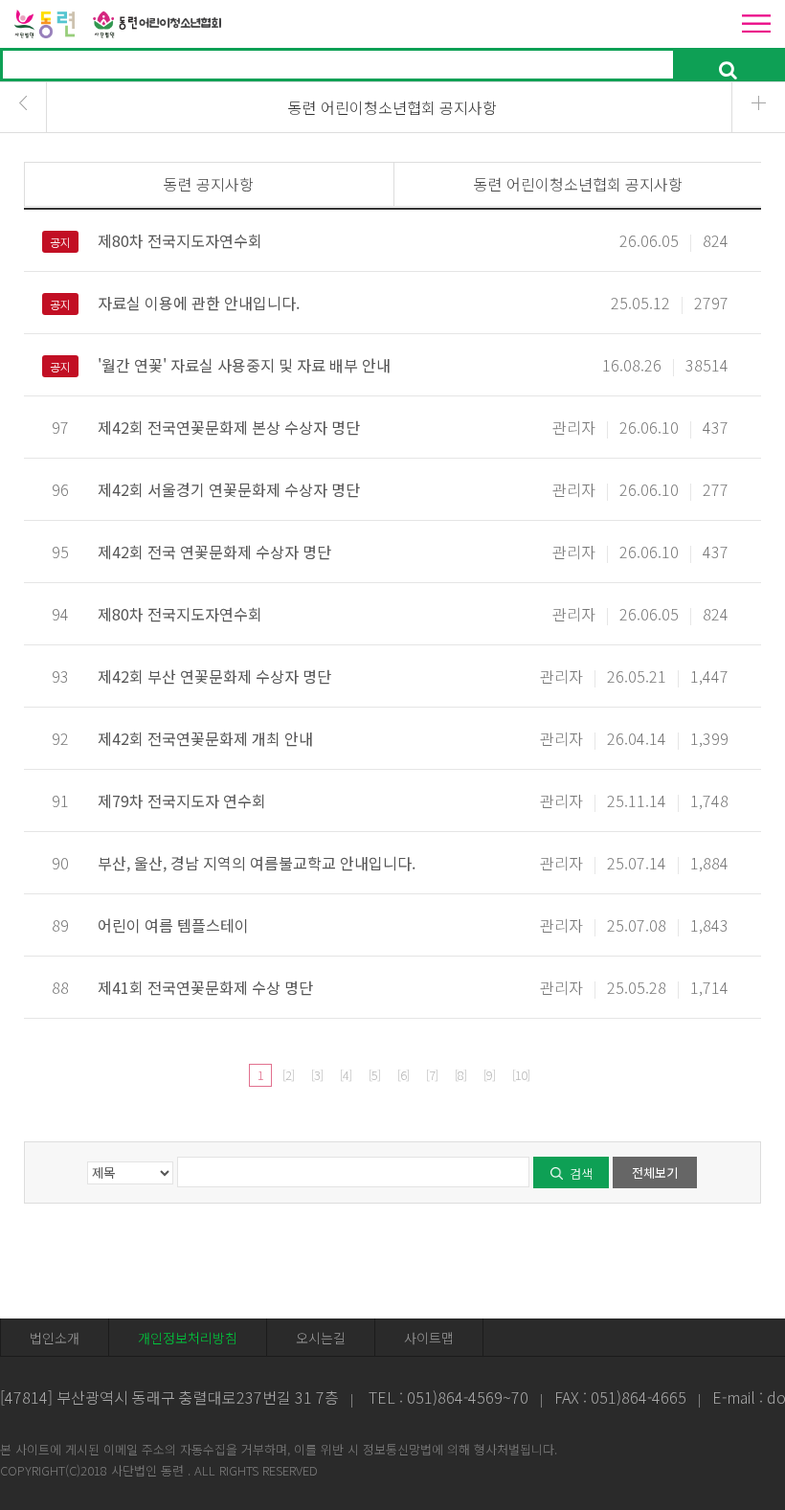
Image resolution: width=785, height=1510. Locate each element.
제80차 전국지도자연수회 (180, 240)
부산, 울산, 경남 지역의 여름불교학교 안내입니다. (256, 862)
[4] (345, 1075)
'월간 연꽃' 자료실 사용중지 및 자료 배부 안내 (244, 364)
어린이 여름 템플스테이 (173, 924)
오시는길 (321, 1337)
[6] (403, 1075)
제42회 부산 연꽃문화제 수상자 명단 (214, 676)
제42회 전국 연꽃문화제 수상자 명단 (214, 551)
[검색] (727, 65)
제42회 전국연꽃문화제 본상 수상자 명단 (229, 427)
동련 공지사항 (209, 183)
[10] (520, 1075)
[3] (317, 1075)
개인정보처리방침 (187, 1337)
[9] (489, 1075)
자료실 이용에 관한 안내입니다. (199, 302)
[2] (288, 1075)
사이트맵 (429, 1337)
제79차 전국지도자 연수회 (182, 800)
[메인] (121, 21)
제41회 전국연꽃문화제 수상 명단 (205, 987)
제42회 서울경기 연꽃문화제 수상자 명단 (229, 489)
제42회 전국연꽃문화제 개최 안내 (205, 738)
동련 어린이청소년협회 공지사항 (578, 183)
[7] (431, 1075)
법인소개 (54, 1337)
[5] (374, 1075)
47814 (26, 1397)
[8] (460, 1075)
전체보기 (655, 1172)
